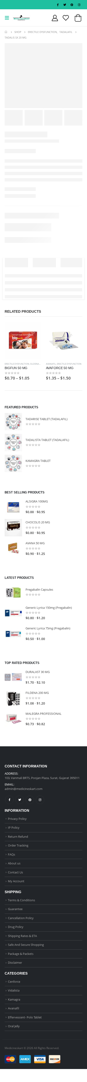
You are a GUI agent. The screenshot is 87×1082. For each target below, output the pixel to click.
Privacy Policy (17, 819)
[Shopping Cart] (78, 19)
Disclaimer (15, 962)
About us (14, 863)
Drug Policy (15, 927)
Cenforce (14, 981)
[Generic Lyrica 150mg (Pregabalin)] (13, 613)
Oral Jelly (14, 1026)
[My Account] (55, 18)
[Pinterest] (72, 5)
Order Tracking (18, 845)
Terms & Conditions (21, 900)
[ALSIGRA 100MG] (13, 507)
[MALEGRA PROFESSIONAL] (13, 719)
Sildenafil (36, 363)
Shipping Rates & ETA (22, 936)
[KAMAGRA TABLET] (13, 463)
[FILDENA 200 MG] (13, 698)
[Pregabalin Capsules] (13, 592)
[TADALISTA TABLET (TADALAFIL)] (13, 442)
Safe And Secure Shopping (26, 945)
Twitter (19, 799)
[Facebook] (58, 5)
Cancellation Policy (21, 918)
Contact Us (15, 872)
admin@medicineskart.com (23, 789)
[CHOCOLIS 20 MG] (13, 527)
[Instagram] (79, 5)
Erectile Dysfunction (17, 363)
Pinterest (30, 799)
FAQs (11, 854)
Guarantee (15, 909)
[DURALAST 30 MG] (13, 677)
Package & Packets (20, 954)
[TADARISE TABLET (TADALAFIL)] (13, 421)
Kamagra (14, 999)
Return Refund (18, 836)
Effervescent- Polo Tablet (25, 1017)
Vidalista (13, 990)
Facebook (9, 799)
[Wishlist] (66, 18)
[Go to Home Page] (6, 32)
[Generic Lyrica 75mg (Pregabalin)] (13, 634)
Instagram (40, 799)
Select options (33, 330)
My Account (16, 881)
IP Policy (13, 827)
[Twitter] (65, 5)
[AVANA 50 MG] (13, 548)
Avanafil (51, 363)
